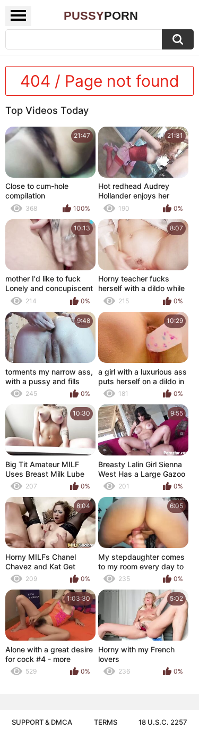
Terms (105, 722)
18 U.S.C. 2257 (163, 722)
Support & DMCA (42, 722)
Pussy (101, 15)
